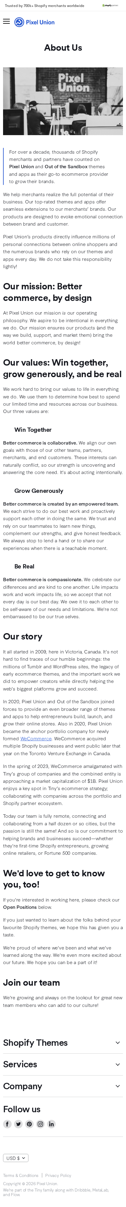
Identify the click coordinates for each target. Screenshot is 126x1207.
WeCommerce (36, 738)
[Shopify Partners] (110, 5)
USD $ (13, 1158)
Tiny (38, 1190)
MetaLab (100, 1190)
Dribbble (82, 1190)
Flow (15, 1194)
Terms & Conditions (21, 1175)
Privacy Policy (58, 1175)
